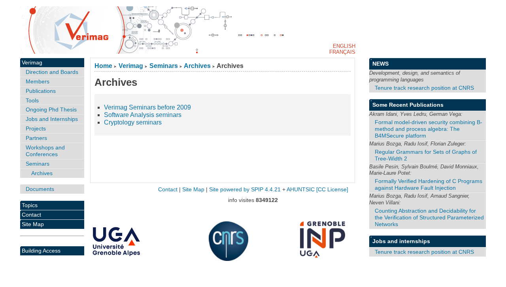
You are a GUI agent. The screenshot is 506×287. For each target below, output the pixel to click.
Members (37, 81)
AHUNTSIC (301, 190)
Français (342, 52)
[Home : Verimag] (253, 30)
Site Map (33, 224)
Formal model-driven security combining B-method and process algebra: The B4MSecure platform (428, 129)
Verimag (131, 65)
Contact (31, 214)
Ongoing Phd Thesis (51, 109)
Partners (36, 138)
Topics (30, 205)
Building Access (41, 250)
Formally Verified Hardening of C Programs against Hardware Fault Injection (428, 184)
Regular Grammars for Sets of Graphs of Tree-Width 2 (426, 155)
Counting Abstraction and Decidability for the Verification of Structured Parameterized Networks (429, 217)
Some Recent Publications (408, 105)
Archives (197, 65)
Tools (32, 100)
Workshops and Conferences (45, 150)
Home (103, 65)
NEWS (380, 63)
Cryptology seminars (133, 122)
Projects (36, 128)
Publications (41, 91)
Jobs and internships (401, 241)
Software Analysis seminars (142, 114)
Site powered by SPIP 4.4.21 (245, 190)
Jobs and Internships (52, 119)
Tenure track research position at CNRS (424, 88)
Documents (40, 189)
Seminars (163, 65)
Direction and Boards (52, 72)
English (344, 46)
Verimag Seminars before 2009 (147, 107)
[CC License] (332, 190)
